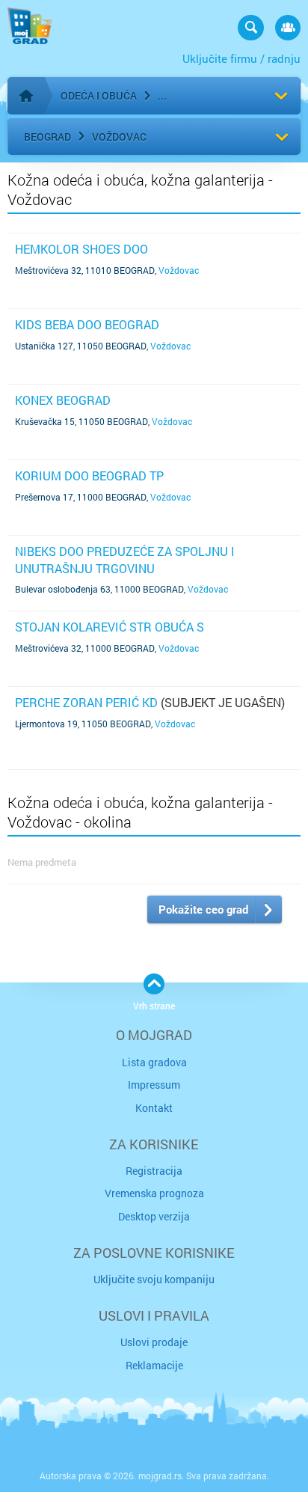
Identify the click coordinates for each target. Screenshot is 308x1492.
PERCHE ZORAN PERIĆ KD (86, 702)
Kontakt (154, 1108)
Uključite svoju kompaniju (154, 1279)
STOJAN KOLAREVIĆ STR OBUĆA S (109, 627)
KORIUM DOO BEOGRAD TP (89, 475)
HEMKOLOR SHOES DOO (81, 249)
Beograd (47, 136)
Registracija (154, 1171)
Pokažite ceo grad (203, 909)
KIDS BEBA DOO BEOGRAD (87, 324)
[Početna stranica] (26, 95)
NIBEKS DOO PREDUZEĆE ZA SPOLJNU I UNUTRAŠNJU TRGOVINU (125, 559)
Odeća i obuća (99, 95)
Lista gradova (154, 1062)
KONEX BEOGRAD (63, 400)
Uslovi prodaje (154, 1342)
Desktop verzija (154, 1216)
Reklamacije (154, 1365)
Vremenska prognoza (154, 1193)
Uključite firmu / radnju (241, 58)
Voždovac (119, 136)
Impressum (154, 1084)
